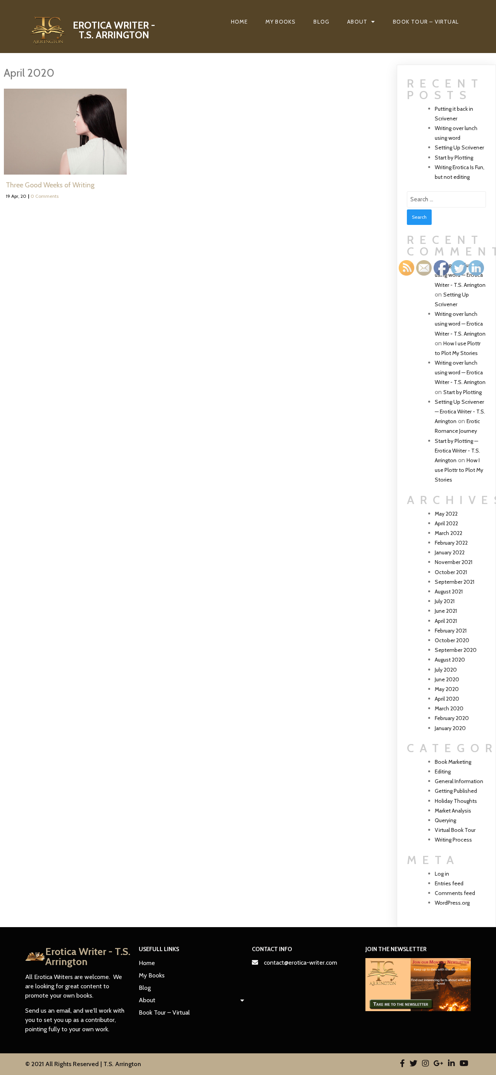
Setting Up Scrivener (459, 147)
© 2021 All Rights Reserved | (64, 1064)
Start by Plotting (454, 157)
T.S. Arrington (122, 1064)
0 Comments (45, 196)
